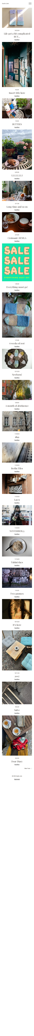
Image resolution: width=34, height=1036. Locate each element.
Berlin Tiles (17, 468)
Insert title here (17, 92)
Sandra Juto (5, 3)
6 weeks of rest (17, 343)
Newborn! (17, 374)
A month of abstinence (17, 405)
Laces (17, 499)
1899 (17, 436)
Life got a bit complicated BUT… (17, 35)
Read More (17, 39)
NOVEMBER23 (17, 530)
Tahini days (17, 562)
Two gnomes (17, 593)
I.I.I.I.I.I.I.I (17, 175)
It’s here (17, 624)
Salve (17, 709)
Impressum (17, 779)
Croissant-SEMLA (17, 237)
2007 (17, 676)
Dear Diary (17, 761)
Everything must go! (17, 287)
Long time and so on (17, 206)
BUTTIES (17, 124)
